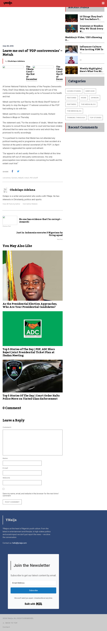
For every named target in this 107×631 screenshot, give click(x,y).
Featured (71, 98)
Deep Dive (89, 91)
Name (5, 458)
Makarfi (20, 178)
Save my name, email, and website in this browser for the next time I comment (31, 495)
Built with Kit (33, 603)
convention (7, 178)
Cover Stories (74, 91)
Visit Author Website (30, 204)
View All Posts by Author (11, 204)
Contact (6, 627)
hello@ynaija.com (19, 543)
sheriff (35, 178)
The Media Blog (88, 104)
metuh (26, 178)
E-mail (5, 468)
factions (14, 178)
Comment (7, 427)
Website (6, 478)
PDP (31, 178)
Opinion (95, 98)
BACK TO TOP (11, 623)
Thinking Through (76, 118)
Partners (71, 104)
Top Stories (95, 118)
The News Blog (74, 111)
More (83, 98)
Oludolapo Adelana (16, 61)
